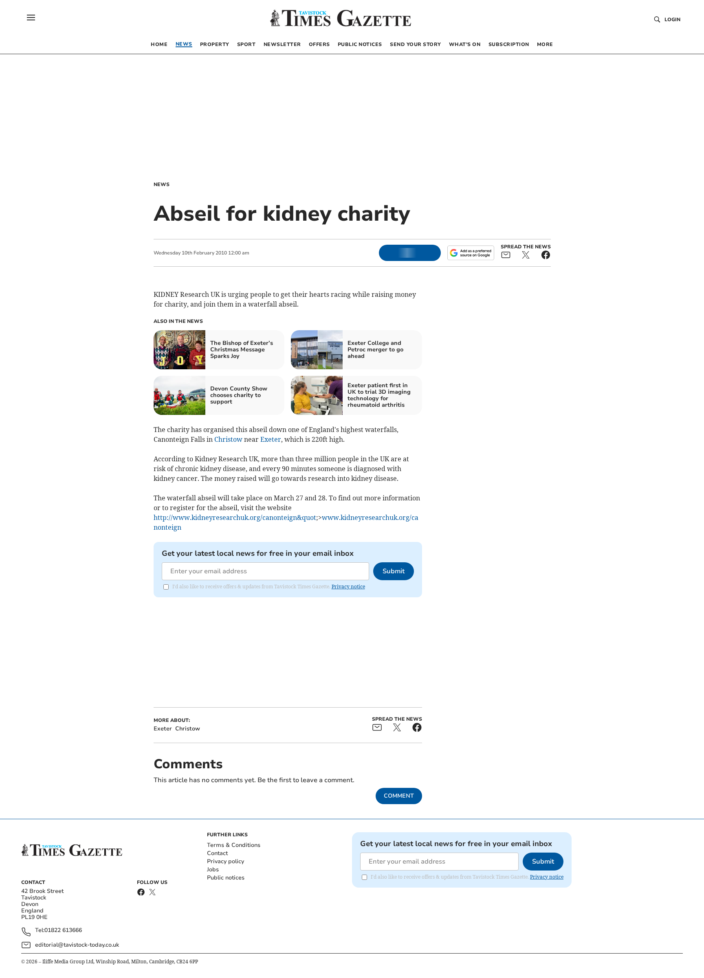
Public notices (225, 878)
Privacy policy (225, 861)
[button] (31, 17)
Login (672, 19)
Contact (217, 853)
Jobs (213, 869)
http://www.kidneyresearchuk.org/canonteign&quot (235, 517)
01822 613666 (63, 930)
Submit (394, 571)
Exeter (270, 439)
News (161, 184)
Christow (228, 439)
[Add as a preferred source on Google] (470, 253)
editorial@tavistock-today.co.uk (77, 945)
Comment (399, 796)
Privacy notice (348, 586)
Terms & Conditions (233, 845)
